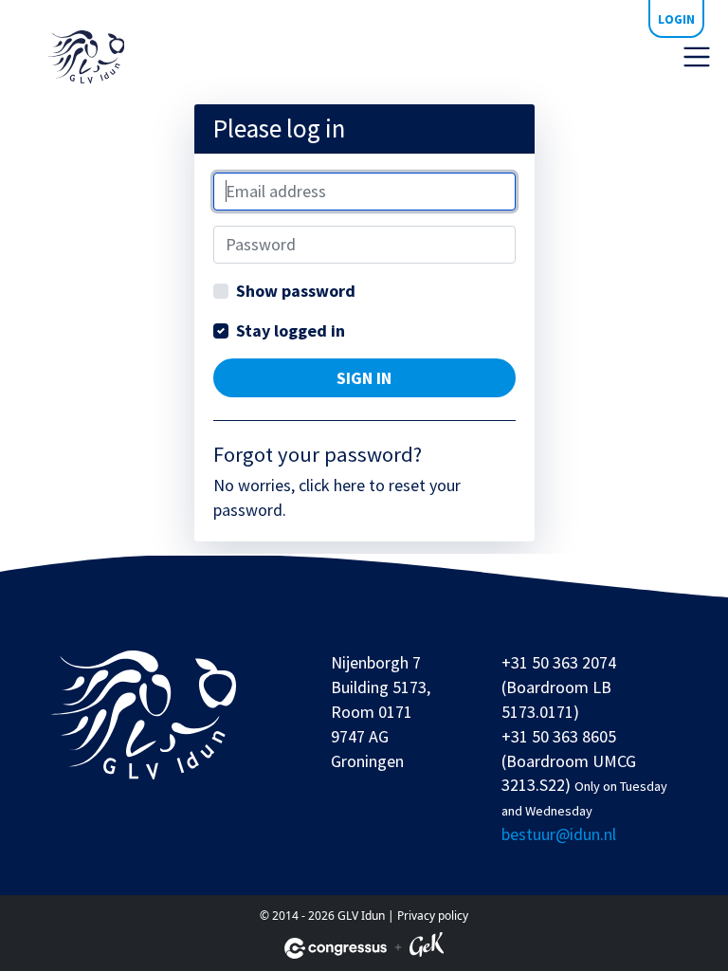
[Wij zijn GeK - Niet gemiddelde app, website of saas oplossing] (427, 947)
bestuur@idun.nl (558, 834)
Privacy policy (432, 915)
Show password (295, 291)
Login (676, 18)
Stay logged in (290, 330)
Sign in (364, 378)
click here (332, 485)
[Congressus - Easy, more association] (335, 948)
